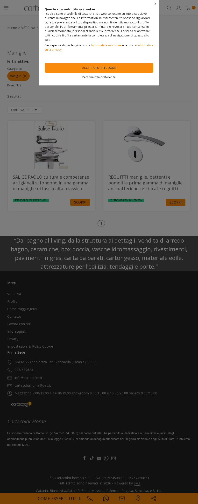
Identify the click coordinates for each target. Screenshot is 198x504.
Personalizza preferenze (99, 77)
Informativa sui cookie (106, 45)
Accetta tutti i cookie (99, 68)
